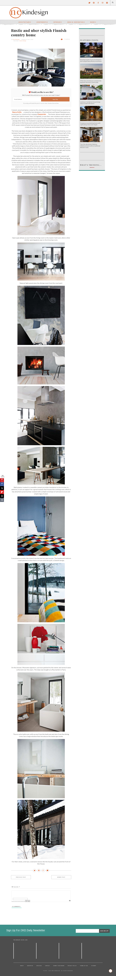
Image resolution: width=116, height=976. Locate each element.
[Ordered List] (18, 901)
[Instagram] (102, 3)
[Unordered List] (19, 901)
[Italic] (13, 901)
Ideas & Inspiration (75, 22)
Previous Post (21, 877)
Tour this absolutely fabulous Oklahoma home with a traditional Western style (90, 146)
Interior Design (22, 40)
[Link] (24, 901)
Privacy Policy (72, 965)
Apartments (42, 22)
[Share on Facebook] (43, 870)
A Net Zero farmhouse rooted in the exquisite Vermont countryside (90, 81)
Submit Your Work (58, 965)
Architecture (24, 22)
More (92, 22)
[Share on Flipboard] (2, 492)
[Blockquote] (21, 901)
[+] (29, 901)
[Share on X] (2, 488)
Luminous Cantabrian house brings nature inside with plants (90, 102)
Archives (39, 965)
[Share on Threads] (2, 496)
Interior (57, 22)
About (22, 965)
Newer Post (61, 877)
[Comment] (47, 870)
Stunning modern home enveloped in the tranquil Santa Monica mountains (91, 60)
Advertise (30, 965)
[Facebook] (98, 3)
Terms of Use (84, 965)
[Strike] (16, 901)
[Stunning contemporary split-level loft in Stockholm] (13, 951)
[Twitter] (89, 3)
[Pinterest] (94, 3)
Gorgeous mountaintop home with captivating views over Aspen (90, 124)
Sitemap (93, 965)
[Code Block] (22, 901)
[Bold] (12, 901)
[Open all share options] (2, 500)
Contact (47, 965)
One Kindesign (16, 39)
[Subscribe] (107, 3)
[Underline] (15, 901)
